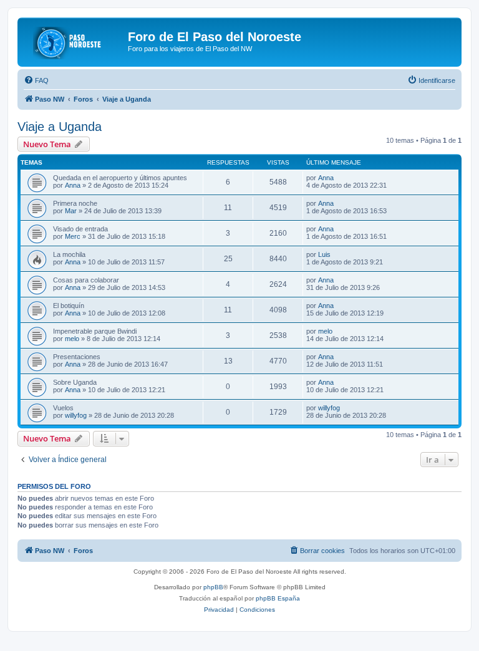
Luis (324, 254)
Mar (71, 211)
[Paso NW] (74, 40)
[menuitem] (36, 80)
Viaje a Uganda (59, 126)
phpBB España (278, 598)
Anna (72, 185)
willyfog (76, 415)
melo (72, 338)
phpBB (213, 587)
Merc (72, 236)
